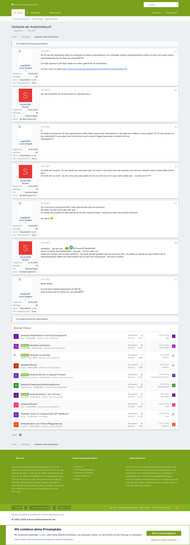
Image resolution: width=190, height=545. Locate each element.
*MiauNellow (26, 387)
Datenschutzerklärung (83, 473)
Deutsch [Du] (64, 507)
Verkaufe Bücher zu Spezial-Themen (48, 374)
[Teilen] (172, 51)
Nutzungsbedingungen (84, 470)
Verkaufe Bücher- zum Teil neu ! (45, 394)
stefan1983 (25, 348)
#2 (176, 90)
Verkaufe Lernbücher (40, 355)
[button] (42, 12)
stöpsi (23, 367)
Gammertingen (31, 116)
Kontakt (77, 479)
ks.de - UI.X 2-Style (41, 507)
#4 (176, 166)
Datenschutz (145, 507)
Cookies (18, 507)
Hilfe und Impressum (161, 507)
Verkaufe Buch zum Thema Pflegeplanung (41, 423)
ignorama (25, 397)
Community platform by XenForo (38, 514)
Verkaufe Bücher (29, 364)
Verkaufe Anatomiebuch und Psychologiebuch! (44, 335)
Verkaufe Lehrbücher (40, 345)
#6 (176, 243)
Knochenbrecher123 (29, 377)
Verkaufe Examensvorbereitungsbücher (40, 384)
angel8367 (18, 31)
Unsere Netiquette (82, 476)
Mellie (23, 416)
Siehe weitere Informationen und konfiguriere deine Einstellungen (43, 539)
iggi (22, 338)
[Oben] (173, 507)
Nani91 (24, 358)
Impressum (79, 467)
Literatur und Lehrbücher (48, 338)
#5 (176, 203)
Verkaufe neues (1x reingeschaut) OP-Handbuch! (45, 413)
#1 (176, 51)
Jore (23, 407)
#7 (176, 280)
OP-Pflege (43, 416)
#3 (176, 127)
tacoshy (165, 367)
